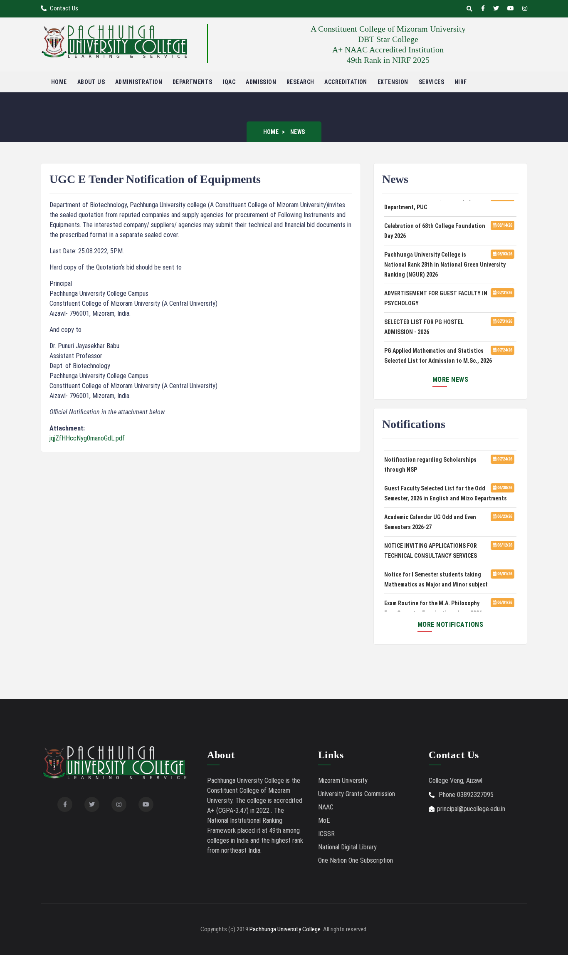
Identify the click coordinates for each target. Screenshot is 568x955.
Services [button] (431, 82)
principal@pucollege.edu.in (471, 809)
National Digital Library (347, 847)
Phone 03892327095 (465, 795)
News (297, 132)
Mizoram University (343, 780)
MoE (324, 820)
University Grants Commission (356, 794)
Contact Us (63, 8)
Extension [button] (393, 82)
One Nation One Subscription (355, 860)
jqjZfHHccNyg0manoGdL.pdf (87, 438)
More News (450, 379)
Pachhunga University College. (285, 929)
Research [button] (300, 82)
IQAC (229, 82)
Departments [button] (192, 82)
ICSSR (326, 834)
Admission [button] (261, 82)
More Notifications (450, 624)
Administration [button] (138, 82)
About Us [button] (91, 82)
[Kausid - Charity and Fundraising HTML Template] (114, 41)
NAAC (325, 807)
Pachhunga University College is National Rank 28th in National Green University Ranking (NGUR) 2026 (445, 260)
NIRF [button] (460, 82)
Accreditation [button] (345, 82)
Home (59, 82)
